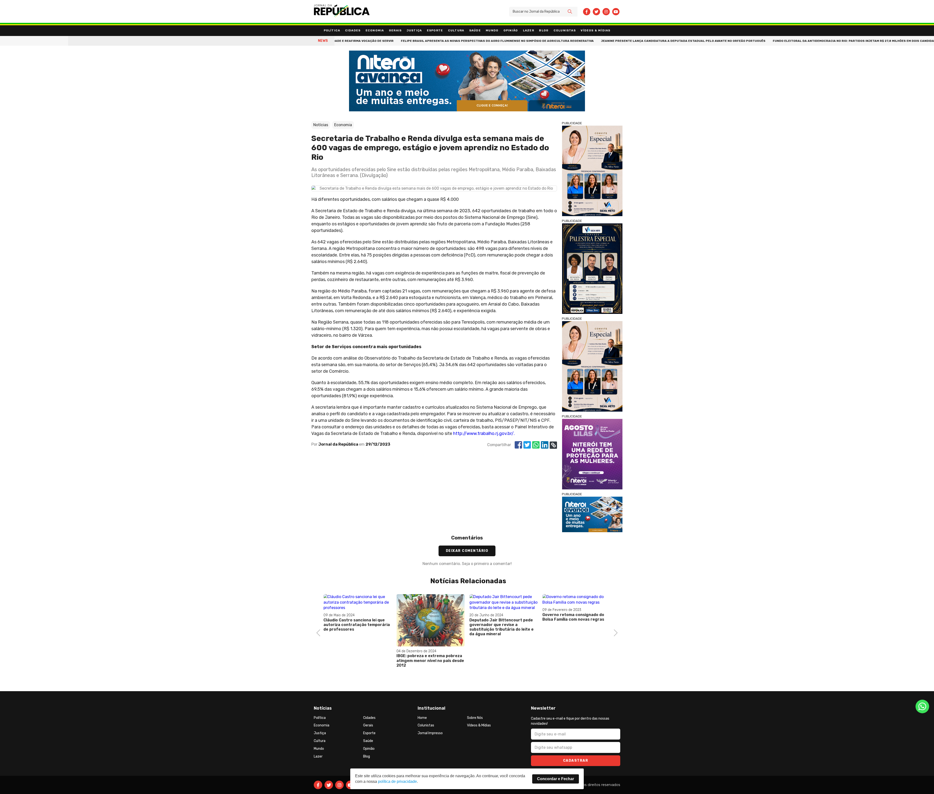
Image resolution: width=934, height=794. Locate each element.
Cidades (352, 30)
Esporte (435, 30)
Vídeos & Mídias (595, 30)
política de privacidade (397, 781)
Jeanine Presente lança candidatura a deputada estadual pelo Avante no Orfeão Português (646, 41)
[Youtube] (616, 11)
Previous (319, 632)
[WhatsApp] (922, 706)
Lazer (528, 30)
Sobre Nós (475, 718)
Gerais (395, 30)
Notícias (320, 125)
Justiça (414, 30)
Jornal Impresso (430, 733)
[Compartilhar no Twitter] (527, 445)
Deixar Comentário (467, 551)
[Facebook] (586, 11)
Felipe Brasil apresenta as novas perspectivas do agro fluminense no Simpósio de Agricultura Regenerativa (459, 41)
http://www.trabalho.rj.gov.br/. (484, 433)
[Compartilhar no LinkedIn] (544, 445)
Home (422, 718)
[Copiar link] (553, 445)
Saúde (475, 30)
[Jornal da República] (342, 11)
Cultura (456, 30)
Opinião (510, 30)
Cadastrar (575, 761)
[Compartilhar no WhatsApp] (536, 445)
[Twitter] (596, 11)
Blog (543, 30)
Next (614, 632)
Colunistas (565, 30)
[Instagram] (606, 11)
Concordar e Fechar (555, 779)
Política (332, 30)
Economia (375, 30)
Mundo (492, 30)
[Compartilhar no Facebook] (518, 445)
